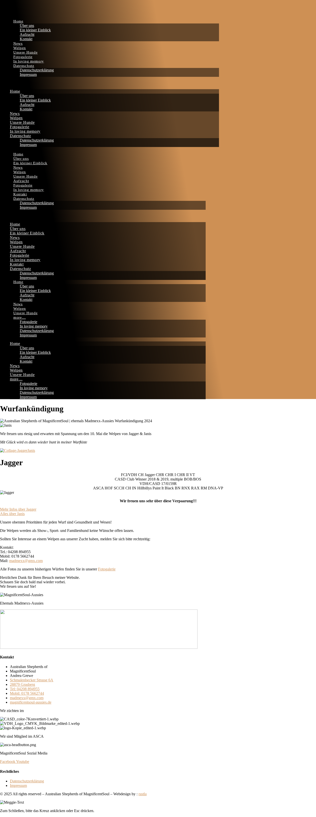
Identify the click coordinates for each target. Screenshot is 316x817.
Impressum (28, 74)
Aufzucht (27, 34)
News (18, 43)
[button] (109, 83)
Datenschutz (23, 66)
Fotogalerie (23, 57)
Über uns (27, 25)
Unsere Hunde (25, 52)
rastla (142, 794)
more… (19, 317)
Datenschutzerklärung (37, 70)
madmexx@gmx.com (26, 561)
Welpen (19, 48)
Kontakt (26, 39)
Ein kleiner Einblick (35, 30)
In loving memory (28, 61)
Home (18, 21)
